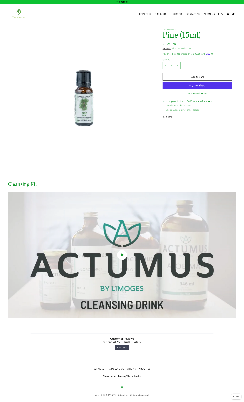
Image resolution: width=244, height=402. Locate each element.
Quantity (166, 59)
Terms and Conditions (121, 368)
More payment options (197, 93)
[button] (162, 14)
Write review (122, 347)
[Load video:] (122, 255)
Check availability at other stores (182, 109)
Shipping (167, 48)
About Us (145, 368)
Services (99, 368)
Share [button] (169, 116)
